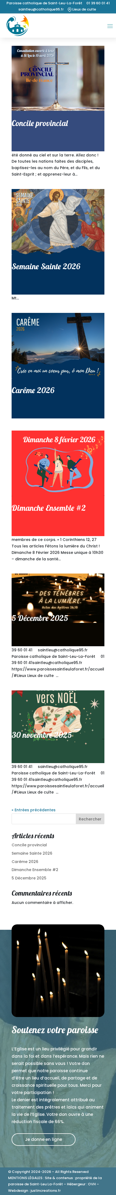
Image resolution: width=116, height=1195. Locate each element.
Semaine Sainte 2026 (46, 266)
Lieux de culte (83, 9)
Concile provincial (40, 123)
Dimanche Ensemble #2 (49, 508)
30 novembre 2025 (42, 735)
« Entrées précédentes (34, 810)
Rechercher (90, 819)
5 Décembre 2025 (40, 618)
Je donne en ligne (43, 1139)
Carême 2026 (33, 390)
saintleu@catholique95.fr (41, 9)
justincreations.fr (45, 1190)
